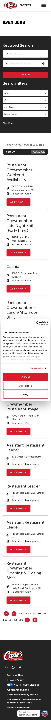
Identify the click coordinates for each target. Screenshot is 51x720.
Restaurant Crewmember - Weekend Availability (21, 172)
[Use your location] (43, 63)
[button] (25, 93)
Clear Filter (8, 123)
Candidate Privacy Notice (22, 694)
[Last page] (35, 620)
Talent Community (18, 707)
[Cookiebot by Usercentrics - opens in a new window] (36, 323)
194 (20, 613)
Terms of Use (15, 675)
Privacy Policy (15, 680)
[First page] (6, 613)
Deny (25, 394)
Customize (24, 385)
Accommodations (18, 689)
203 (21, 619)
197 (34, 613)
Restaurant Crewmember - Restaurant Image (22, 404)
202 (16, 619)
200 (5, 619)
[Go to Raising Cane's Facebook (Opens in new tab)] (13, 667)
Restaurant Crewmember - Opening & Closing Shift (24, 570)
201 (10, 619)
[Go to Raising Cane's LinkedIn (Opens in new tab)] (6, 667)
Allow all (25, 377)
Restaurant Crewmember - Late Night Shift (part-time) (21, 223)
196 (30, 613)
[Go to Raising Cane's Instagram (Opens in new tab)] (20, 667)
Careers (25, 5)
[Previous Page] (14, 613)
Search (25, 74)
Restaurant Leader (23, 486)
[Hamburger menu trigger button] (43, 5)
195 (25, 613)
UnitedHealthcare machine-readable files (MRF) (24, 701)
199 (44, 613)
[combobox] (25, 64)
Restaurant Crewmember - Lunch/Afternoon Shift (22, 310)
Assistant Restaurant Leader (25, 447)
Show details (36, 368)
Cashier (14, 266)
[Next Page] (27, 620)
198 (39, 613)
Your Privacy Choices (26, 684)
